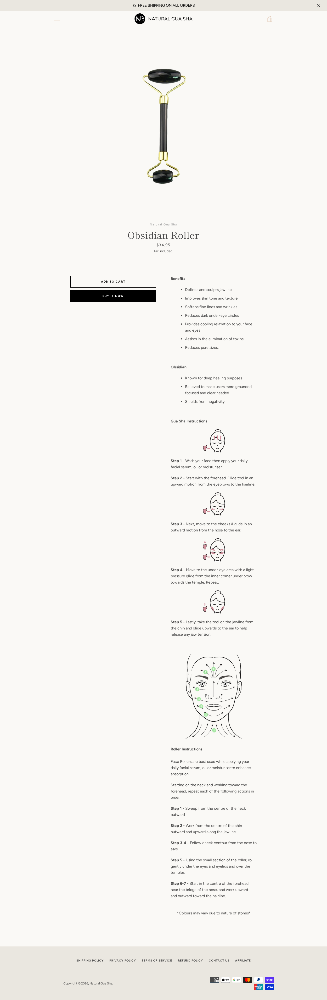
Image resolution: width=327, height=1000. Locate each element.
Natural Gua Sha (101, 983)
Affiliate (243, 960)
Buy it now (113, 296)
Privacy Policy (122, 960)
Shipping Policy (90, 960)
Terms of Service (157, 960)
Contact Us (219, 960)
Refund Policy (190, 960)
